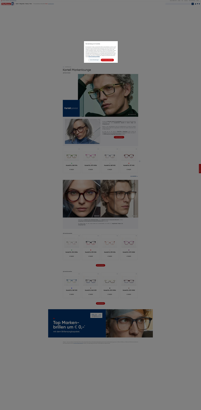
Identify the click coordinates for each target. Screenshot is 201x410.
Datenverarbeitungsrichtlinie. (94, 56)
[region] (101, 52)
